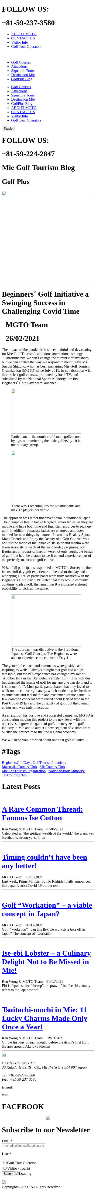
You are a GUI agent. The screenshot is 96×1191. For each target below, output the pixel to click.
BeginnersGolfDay (16, 763)
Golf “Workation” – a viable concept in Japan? (47, 909)
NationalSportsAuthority (66, 771)
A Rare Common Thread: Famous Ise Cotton (42, 813)
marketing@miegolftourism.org (37, 1087)
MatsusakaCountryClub (19, 767)
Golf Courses (21, 62)
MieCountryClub (52, 767)
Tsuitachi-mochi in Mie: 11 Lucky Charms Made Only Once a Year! (44, 1018)
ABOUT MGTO (24, 34)
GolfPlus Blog (21, 79)
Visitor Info (19, 42)
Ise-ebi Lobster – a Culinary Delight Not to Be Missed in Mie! (46, 961)
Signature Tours (22, 71)
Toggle (8, 128)
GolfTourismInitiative (48, 763)
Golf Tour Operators (26, 46)
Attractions (19, 66)
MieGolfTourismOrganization (24, 771)
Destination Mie (23, 75)
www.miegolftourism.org (28, 1095)
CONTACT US (23, 38)
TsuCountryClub (14, 775)
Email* (7, 1141)
